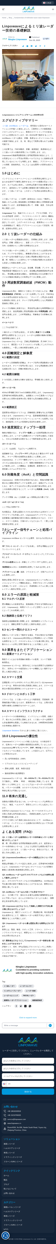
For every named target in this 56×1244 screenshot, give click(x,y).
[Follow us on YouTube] (31, 46)
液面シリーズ (9, 1144)
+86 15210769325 (14, 1115)
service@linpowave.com (16, 1119)
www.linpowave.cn (14, 1123)
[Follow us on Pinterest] (40, 46)
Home (4, 18)
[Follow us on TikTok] (23, 46)
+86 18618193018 (14, 1111)
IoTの (6, 1229)
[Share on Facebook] (16, 1006)
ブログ (6, 1184)
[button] (4, 1084)
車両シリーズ (9, 1153)
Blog (10, 18)
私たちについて (10, 1189)
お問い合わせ (9, 1193)
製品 (5, 1180)
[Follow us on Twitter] (36, 46)
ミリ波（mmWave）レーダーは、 (16, 126)
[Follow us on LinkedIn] (27, 46)
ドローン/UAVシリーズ (13, 1162)
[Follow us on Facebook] (45, 46)
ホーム (6, 1175)
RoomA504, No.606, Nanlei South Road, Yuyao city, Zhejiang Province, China (27, 1128)
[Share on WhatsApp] (30, 1006)
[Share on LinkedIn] (25, 1006)
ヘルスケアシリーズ (12, 1148)
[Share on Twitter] (21, 1006)
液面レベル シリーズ (12, 1207)
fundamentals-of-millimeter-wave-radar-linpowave (32, 18)
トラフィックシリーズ (13, 1157)
